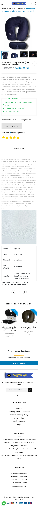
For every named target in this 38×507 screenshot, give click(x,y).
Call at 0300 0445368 (19, 483)
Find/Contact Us (19, 421)
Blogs (19, 425)
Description (19, 149)
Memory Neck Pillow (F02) (28, 328)
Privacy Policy (19, 418)
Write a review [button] (19, 363)
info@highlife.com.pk (19, 486)
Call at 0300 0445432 (19, 473)
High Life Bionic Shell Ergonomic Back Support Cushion (9, 329)
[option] (19, 32)
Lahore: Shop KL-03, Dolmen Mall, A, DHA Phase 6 (19, 439)
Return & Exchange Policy (19, 415)
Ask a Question (24, 120)
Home (4, 9)
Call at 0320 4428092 (19, 480)
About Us (19, 408)
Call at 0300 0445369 (19, 476)
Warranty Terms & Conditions (19, 412)
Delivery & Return (9, 120)
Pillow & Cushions (16, 9)
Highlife (20, 497)
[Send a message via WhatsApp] (4, 503)
